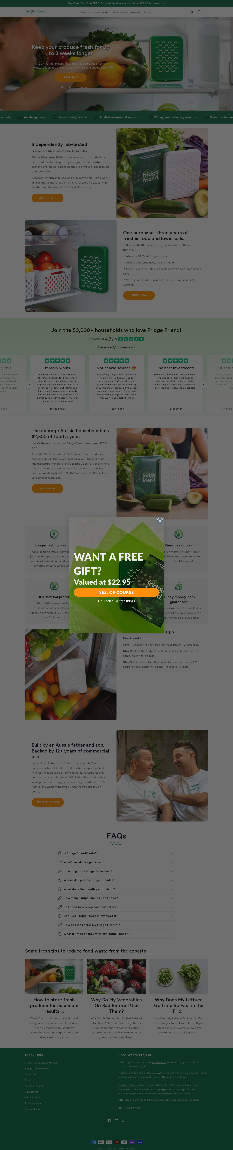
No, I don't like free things (116, 600)
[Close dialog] (160, 521)
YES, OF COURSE (116, 592)
